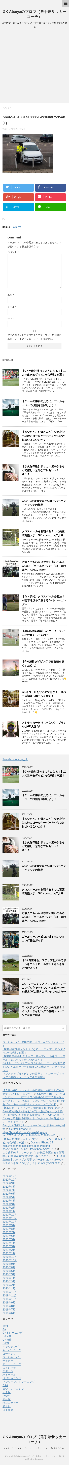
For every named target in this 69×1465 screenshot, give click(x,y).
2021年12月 (10, 1214)
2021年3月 (9, 1246)
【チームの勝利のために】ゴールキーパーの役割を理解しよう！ (43, 403)
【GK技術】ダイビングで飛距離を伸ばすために (31, 1107)
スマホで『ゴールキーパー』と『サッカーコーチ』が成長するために (34, 1448)
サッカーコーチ (12, 1364)
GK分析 (7, 1336)
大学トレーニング (13, 1388)
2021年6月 (9, 1235)
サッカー (8, 1360)
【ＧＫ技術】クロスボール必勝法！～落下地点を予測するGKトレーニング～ (44, 600)
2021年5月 (9, 1239)
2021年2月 (9, 1249)
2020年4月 (9, 1278)
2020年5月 (9, 1274)
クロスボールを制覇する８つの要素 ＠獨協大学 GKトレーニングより (44, 533)
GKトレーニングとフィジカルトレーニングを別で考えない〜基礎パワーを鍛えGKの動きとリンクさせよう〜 (44, 987)
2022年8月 (9, 1186)
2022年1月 (9, 1211)
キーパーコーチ (12, 1350)
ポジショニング (12, 1378)
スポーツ (8, 1371)
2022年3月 (9, 1204)
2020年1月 (9, 1288)
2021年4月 (9, 1242)
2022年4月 (9, 1200)
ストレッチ (9, 1367)
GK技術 (7, 1339)
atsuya (17, 227)
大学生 (7, 1392)
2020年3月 (9, 1281)
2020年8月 (9, 1267)
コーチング (9, 1353)
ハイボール (9, 1374)
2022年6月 (9, 1193)
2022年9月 (9, 1183)
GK (4, 1329)
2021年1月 (9, 1253)
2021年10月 (10, 1221)
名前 (11, 294)
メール (12, 307)
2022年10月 (10, 1179)
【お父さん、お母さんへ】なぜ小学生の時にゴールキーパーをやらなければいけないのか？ (43, 435)
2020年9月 (9, 1263)
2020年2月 (9, 1285)
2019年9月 (9, 1302)
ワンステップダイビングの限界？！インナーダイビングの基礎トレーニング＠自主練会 (43, 1011)
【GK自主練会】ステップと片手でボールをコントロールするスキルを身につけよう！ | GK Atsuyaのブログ (34, 1160)
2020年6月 (9, 1271)
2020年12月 (10, 1256)
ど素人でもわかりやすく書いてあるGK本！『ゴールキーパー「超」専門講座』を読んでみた (44, 566)
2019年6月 (9, 1313)
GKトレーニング (12, 1332)
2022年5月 (9, 1197)
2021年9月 (9, 1225)
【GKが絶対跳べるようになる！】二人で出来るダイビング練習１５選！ (44, 372)
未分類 (7, 1399)
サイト (11, 319)
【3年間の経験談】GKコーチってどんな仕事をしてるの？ (43, 633)
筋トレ (7, 1406)
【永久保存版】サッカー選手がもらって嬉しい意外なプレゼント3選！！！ (43, 470)
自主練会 (8, 1409)
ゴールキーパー (12, 1357)
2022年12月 (10, 1176)
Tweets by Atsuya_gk (15, 759)
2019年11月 (10, 1295)
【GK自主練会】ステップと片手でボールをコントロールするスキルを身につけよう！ (44, 964)
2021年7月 (9, 1232)
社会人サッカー (12, 1402)
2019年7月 (9, 1309)
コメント (13, 252)
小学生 (7, 1395)
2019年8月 (9, 1306)
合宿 (5, 1385)
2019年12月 (10, 1292)
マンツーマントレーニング (19, 1381)
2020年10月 (10, 1260)
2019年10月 (10, 1299)
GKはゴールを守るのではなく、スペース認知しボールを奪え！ (44, 694)
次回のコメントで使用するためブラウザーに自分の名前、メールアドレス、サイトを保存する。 (34, 337)
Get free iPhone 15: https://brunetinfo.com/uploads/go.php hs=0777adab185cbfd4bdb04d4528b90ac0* (29, 1132)
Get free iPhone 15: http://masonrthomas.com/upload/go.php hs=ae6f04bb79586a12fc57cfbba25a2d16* (28, 1145)
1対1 (5, 1326)
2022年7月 (9, 1190)
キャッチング (11, 1346)
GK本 (6, 1343)
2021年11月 (10, 1218)
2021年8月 (9, 1228)
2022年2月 (9, 1207)
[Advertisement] (34, 66)
